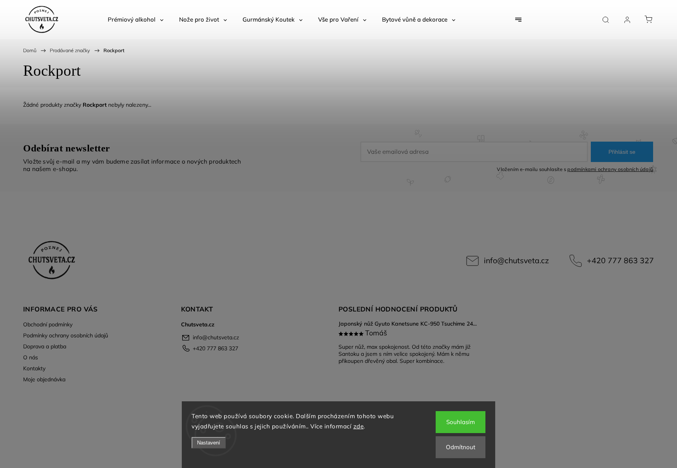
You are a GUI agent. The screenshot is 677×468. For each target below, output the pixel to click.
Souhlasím (460, 422)
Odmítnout (460, 447)
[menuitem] (135, 19)
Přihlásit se (621, 152)
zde (358, 426)
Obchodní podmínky (47, 324)
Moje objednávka (44, 379)
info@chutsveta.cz (516, 260)
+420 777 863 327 (620, 260)
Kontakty (34, 368)
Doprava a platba (44, 346)
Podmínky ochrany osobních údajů (65, 335)
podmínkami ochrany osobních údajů (610, 169)
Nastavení (208, 443)
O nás (30, 357)
